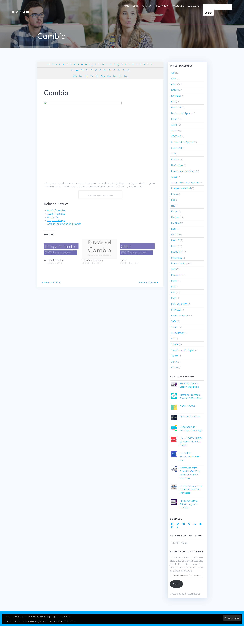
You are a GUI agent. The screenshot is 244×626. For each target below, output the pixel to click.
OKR (173, 269)
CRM (173, 153)
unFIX (174, 361)
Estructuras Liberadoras (183, 171)
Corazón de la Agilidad (182, 142)
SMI (173, 338)
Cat (120, 76)
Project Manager (179, 315)
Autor (174, 84)
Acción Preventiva (56, 213)
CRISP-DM (176, 147)
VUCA (174, 367)
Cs (119, 70)
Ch (92, 70)
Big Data (175, 95)
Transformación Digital (182, 350)
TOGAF (174, 344)
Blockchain (176, 107)
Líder (173, 228)
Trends (174, 355)
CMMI (174, 124)
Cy (128, 70)
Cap (109, 76)
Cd (82, 70)
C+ (72, 70)
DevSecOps (177, 165)
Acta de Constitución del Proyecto (64, 223)
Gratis (146, 6)
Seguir (176, 584)
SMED (123, 260)
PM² (173, 286)
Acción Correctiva (56, 210)
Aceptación (53, 217)
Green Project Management (185, 182)
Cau (125, 76)
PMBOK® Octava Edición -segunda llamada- (189, 504)
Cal (97, 76)
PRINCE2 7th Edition (190, 416)
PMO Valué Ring (179, 303)
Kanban (175, 217)
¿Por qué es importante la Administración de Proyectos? (191, 489)
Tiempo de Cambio (54, 260)
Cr (114, 70)
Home (126, 6)
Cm (104, 70)
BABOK (175, 90)
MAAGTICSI (177, 251)
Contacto (193, 6)
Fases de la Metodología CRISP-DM (190, 456)
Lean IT (175, 234)
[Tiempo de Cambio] (61, 249)
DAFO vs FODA (187, 406)
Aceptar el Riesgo (56, 220)
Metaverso (176, 257)
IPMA (174, 194)
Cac (80, 76)
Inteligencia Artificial (181, 188)
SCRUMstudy (177, 332)
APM (173, 78)
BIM (173, 101)
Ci (96, 70)
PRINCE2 (175, 309)
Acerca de (178, 6)
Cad (86, 76)
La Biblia (175, 223)
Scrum (174, 327)
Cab (75, 76)
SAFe (173, 321)
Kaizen (174, 211)
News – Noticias (179, 263)
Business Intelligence (181, 113)
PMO (173, 298)
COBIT (174, 130)
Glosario (161, 6)
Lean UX (175, 240)
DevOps (175, 159)
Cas (114, 76)
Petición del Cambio (92, 260)
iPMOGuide (22, 12)
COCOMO (176, 136)
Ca (77, 70)
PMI (173, 292)
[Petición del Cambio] (99, 249)
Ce (87, 70)
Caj (92, 76)
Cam (103, 76)
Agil (173, 72)
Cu (124, 70)
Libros (174, 246)
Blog (136, 6)
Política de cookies (68, 621)
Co (110, 70)
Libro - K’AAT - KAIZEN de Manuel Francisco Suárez (191, 442)
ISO (173, 199)
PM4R (174, 280)
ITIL (173, 205)
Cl (100, 70)
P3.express (176, 275)
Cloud (174, 119)
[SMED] (137, 249)
